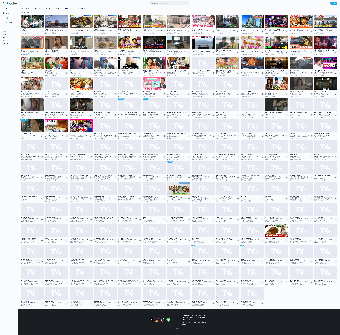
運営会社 (184, 324)
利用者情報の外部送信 (200, 322)
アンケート (193, 317)
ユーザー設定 (201, 317)
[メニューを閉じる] (3, 3)
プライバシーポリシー (194, 320)
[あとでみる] (42, 31)
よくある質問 (185, 315)
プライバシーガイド (187, 322)
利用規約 (184, 320)
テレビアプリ (202, 315)
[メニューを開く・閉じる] (328, 3)
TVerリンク (185, 317)
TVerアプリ (194, 315)
